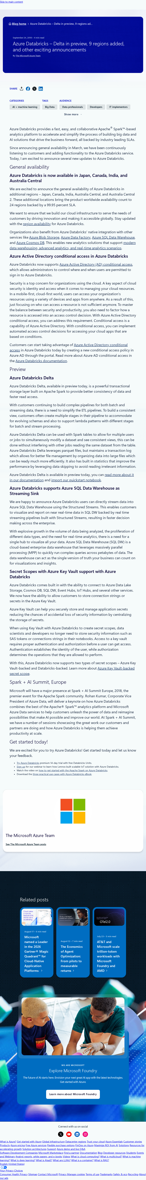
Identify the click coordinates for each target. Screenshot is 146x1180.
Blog (100, 1152)
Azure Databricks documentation (41, 361)
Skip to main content (11, 1)
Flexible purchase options (61, 1145)
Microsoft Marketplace (50, 1152)
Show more (71, 114)
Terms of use (92, 1174)
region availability (37, 224)
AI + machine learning (24, 107)
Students (131, 1152)
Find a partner (71, 1152)
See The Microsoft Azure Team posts (26, 844)
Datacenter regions (75, 1141)
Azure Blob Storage (44, 237)
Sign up (21, 766)
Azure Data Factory (75, 237)
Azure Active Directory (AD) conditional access (95, 264)
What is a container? (82, 1160)
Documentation (88, 1152)
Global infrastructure (53, 1141)
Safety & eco (120, 1174)
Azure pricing (18, 1145)
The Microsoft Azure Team (28, 55)
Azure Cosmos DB (30, 243)
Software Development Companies (19, 1152)
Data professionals (72, 107)
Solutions (124, 1145)
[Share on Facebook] (28, 89)
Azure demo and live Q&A (71, 1149)
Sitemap (32, 1174)
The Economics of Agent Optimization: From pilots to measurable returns (72, 958)
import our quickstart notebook (76, 480)
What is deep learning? (23, 1160)
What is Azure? (8, 1141)
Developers (96, 107)
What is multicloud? (111, 1156)
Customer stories (132, 1141)
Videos (66, 1156)
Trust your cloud (96, 1141)
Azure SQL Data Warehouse (113, 237)
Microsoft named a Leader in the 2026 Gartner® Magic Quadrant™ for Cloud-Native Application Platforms (36, 953)
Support (51, 1149)
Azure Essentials (114, 1141)
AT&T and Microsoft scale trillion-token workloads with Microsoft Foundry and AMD (108, 956)
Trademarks (106, 1174)
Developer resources (114, 1152)
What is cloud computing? (85, 1156)
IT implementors (118, 107)
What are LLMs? (62, 1160)
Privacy (63, 1174)
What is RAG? (101, 1160)
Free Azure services (36, 1145)
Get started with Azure (29, 1141)
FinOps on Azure (84, 1145)
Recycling (133, 1174)
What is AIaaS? (44, 1160)
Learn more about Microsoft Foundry (73, 1094)
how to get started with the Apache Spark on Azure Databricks (73, 770)
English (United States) (12, 1164)
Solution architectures (34, 1149)
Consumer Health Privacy (14, 1174)
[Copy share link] (21, 89)
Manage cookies (76, 1174)
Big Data (49, 107)
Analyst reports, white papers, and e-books (38, 1156)
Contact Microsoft (48, 1174)
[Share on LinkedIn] (41, 89)
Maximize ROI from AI (106, 1145)
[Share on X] (34, 89)
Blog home (19, 23)
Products (5, 1145)
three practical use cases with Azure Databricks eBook (62, 774)
